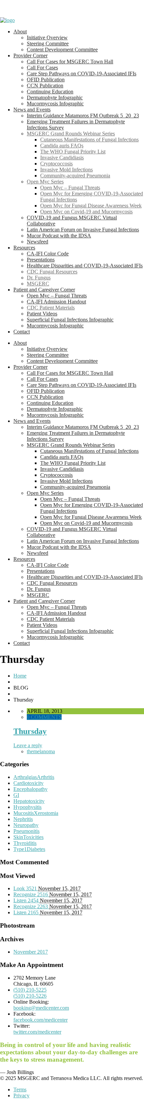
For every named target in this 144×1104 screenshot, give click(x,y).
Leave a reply (27, 745)
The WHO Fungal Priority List (72, 151)
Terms (19, 1089)
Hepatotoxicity (29, 801)
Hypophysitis (27, 807)
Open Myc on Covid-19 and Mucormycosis (86, 211)
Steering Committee (48, 43)
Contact (21, 331)
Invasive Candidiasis (62, 157)
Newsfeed (37, 241)
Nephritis (23, 819)
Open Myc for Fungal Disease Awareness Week (91, 205)
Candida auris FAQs (61, 145)
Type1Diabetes (29, 849)
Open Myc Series (45, 181)
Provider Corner (30, 55)
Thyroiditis (25, 843)
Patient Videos (42, 313)
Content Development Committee (62, 49)
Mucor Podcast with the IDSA (59, 235)
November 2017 (30, 952)
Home (19, 676)
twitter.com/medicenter (37, 1032)
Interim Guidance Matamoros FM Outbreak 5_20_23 (83, 115)
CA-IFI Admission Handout (56, 301)
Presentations (41, 259)
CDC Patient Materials (51, 307)
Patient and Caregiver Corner (44, 289)
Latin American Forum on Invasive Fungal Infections (83, 229)
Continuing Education (50, 91)
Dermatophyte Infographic (55, 97)
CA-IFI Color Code (48, 253)
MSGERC (38, 283)
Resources (24, 247)
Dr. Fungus (39, 277)
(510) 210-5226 (30, 996)
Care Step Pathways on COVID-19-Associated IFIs (81, 73)
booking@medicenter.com (41, 1008)
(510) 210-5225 (30, 990)
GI (16, 795)
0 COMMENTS (44, 717)
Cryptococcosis (56, 163)
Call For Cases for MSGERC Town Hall (70, 61)
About (20, 31)
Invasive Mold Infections (66, 169)
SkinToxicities (28, 837)
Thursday (30, 731)
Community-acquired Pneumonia (75, 175)
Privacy (21, 1095)
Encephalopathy (30, 789)
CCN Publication (45, 85)
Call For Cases (42, 67)
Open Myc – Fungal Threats (70, 187)
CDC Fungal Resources (52, 271)
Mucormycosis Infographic (55, 103)
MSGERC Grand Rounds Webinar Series (71, 133)
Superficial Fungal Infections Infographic (70, 319)
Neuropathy (26, 825)
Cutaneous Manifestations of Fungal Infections (89, 139)
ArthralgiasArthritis (33, 777)
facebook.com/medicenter (40, 1020)
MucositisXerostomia (35, 813)
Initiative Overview (47, 37)
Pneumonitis (26, 831)
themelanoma (41, 751)
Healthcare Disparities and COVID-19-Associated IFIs (85, 265)
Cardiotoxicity (28, 783)
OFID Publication (46, 79)
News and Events (32, 109)
